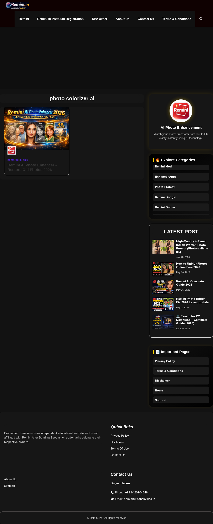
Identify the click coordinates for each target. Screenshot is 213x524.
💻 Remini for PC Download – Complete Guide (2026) (191, 320)
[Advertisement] (106, 58)
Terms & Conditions (176, 19)
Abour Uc (10, 479)
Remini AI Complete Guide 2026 (190, 283)
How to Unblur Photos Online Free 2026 (192, 265)
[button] (201, 19)
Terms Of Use (120, 448)
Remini (24, 19)
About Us (122, 19)
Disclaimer (99, 19)
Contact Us (146, 19)
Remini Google (165, 195)
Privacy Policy (165, 357)
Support (160, 396)
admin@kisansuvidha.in (139, 498)
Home (159, 386)
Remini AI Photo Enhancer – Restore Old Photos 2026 (32, 167)
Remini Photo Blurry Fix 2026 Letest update (192, 300)
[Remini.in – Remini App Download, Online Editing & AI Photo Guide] (17, 5)
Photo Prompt (165, 184)
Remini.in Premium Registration (60, 19)
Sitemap (9, 485)
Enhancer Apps (166, 174)
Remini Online (165, 205)
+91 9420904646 (136, 492)
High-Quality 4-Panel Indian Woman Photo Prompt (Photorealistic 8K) (192, 246)
